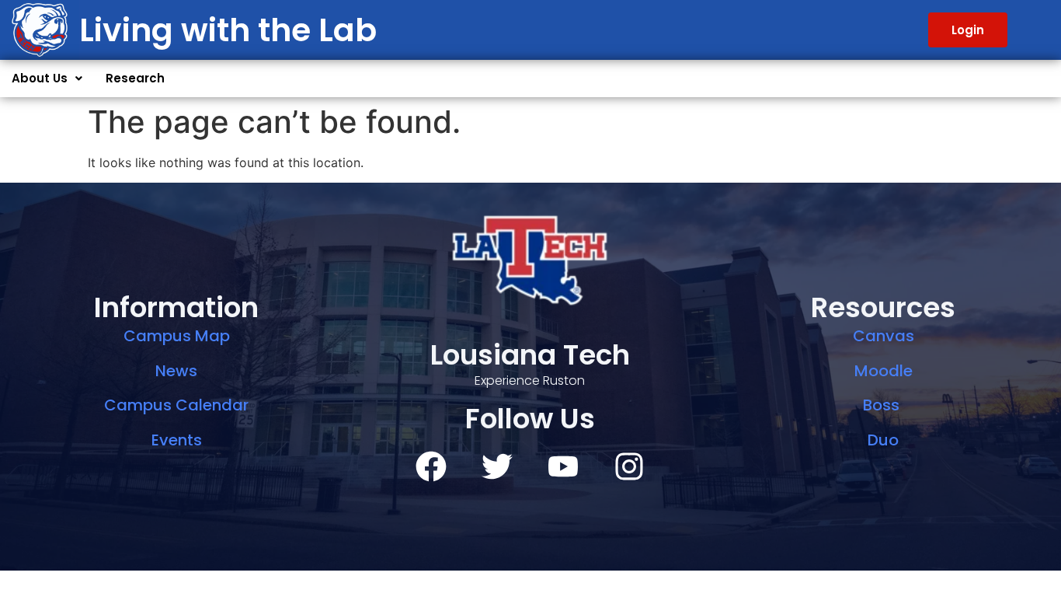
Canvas (883, 336)
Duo (883, 440)
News (176, 371)
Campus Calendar (176, 405)
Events (176, 440)
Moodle (883, 371)
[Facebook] (431, 466)
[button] (47, 78)
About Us (40, 78)
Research (135, 78)
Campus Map (176, 336)
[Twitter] (497, 466)
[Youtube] (563, 466)
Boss (883, 405)
